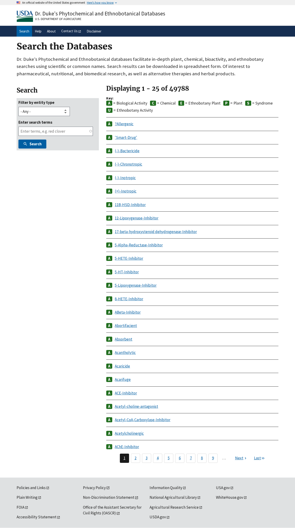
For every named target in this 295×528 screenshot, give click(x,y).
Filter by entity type (36, 102)
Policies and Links (31, 487)
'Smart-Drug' (126, 137)
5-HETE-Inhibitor (129, 258)
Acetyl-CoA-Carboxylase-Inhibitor (142, 419)
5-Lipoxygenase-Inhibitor (135, 285)
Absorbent (123, 339)
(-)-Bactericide (127, 150)
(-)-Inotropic (125, 177)
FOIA (20, 507)
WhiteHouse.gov (229, 497)
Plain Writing (27, 497)
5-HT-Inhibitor (127, 271)
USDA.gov (158, 516)
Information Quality (166, 487)
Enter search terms (35, 122)
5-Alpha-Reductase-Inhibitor (139, 245)
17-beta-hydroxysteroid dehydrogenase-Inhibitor (156, 231)
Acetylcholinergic (129, 433)
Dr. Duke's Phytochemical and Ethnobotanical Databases (100, 13)
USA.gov (223, 487)
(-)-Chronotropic (128, 164)
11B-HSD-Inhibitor (130, 204)
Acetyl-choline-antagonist (136, 406)
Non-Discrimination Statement (108, 497)
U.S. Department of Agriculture (58, 19)
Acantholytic (125, 352)
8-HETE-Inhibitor (129, 298)
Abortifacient (126, 325)
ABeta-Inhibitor (128, 312)
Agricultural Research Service (174, 507)
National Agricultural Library (173, 497)
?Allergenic (124, 123)
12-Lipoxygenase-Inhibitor (136, 218)
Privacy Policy (94, 487)
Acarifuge (123, 379)
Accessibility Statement (36, 516)
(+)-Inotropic (125, 191)
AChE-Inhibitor (127, 446)
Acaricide (122, 366)
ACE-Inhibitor (126, 393)
